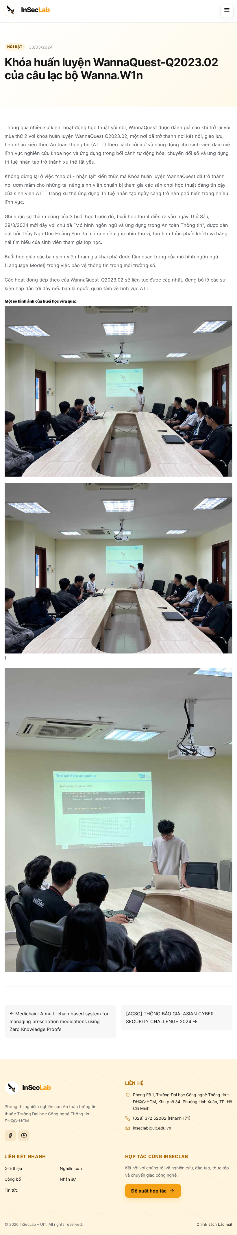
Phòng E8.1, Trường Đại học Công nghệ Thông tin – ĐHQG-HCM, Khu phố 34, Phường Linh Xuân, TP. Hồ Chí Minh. (182, 1101)
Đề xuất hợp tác (148, 1191)
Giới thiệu (13, 1168)
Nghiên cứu (71, 1168)
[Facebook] (10, 1135)
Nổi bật (14, 47)
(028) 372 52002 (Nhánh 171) (161, 1118)
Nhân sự (68, 1179)
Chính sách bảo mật (214, 1224)
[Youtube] (23, 1135)
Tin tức (11, 1190)
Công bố (13, 1179)
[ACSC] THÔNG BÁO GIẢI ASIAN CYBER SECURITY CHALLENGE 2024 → (170, 1017)
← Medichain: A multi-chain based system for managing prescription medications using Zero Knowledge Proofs (59, 1021)
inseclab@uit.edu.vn (152, 1127)
